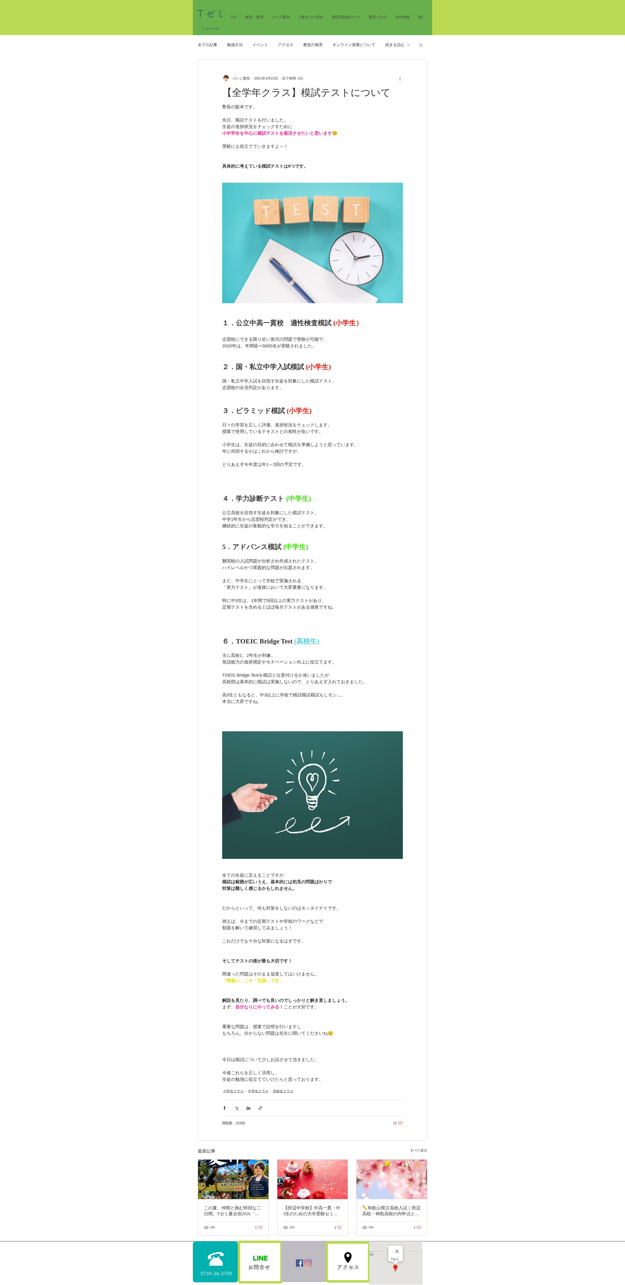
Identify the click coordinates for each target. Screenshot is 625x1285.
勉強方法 (235, 45)
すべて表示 (418, 1150)
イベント (260, 45)
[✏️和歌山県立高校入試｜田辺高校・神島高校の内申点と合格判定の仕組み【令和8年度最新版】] (391, 1179)
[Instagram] (308, 1263)
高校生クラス (283, 1091)
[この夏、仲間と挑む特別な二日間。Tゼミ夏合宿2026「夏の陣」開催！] (233, 1179)
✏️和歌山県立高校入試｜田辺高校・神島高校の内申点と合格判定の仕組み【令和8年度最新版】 (391, 1211)
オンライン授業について (354, 45)
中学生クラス (258, 1091)
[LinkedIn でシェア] (248, 1108)
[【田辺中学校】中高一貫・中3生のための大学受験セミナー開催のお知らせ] (312, 1179)
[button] (421, 45)
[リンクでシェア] (260, 1108)
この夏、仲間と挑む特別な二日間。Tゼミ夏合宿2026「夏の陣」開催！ (232, 1211)
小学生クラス (233, 1091)
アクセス (285, 45)
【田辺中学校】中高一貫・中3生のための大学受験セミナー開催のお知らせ (311, 1211)
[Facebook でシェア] (224, 1108)
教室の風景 (313, 45)
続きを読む (395, 45)
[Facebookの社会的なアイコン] (299, 1263)
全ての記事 (207, 45)
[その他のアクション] (400, 78)
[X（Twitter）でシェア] (236, 1108)
